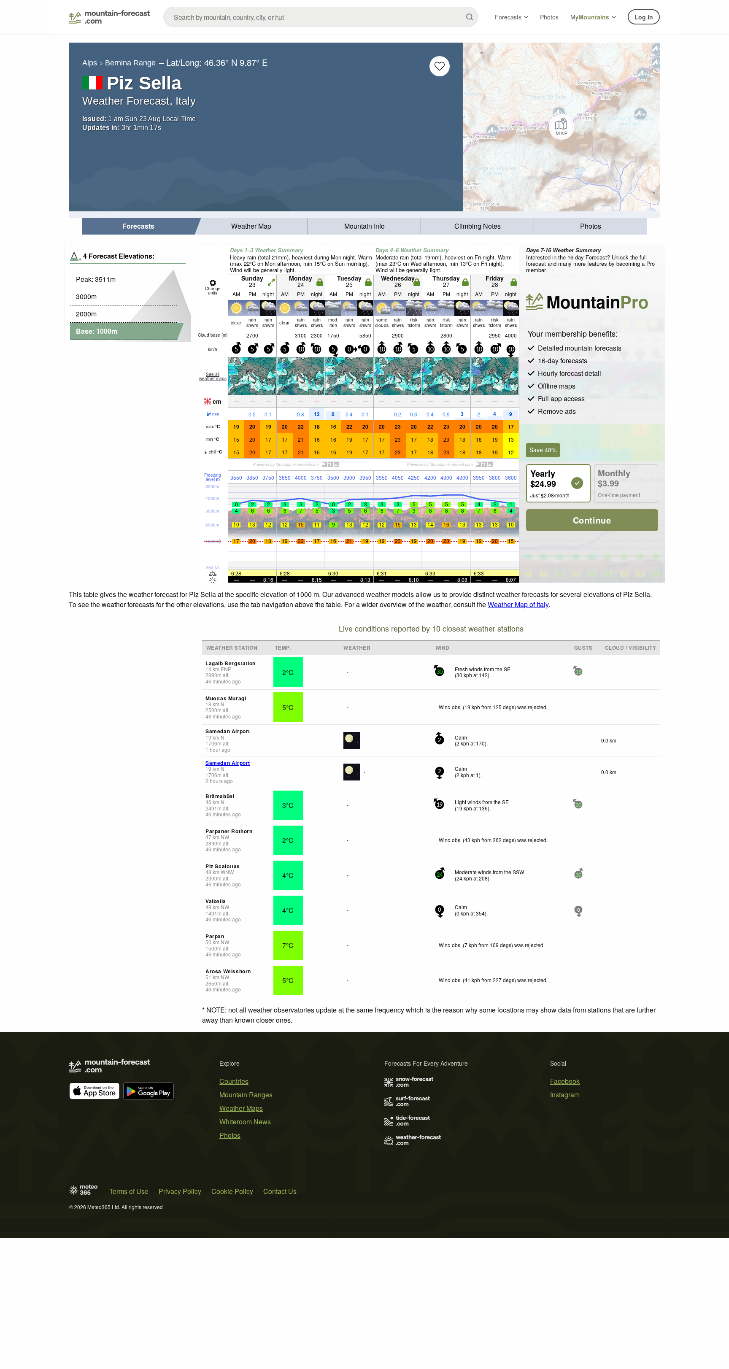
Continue (592, 520)
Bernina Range (130, 63)
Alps (89, 63)
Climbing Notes (477, 226)
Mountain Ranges (246, 1094)
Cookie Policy (232, 1191)
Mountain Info (364, 226)
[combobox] (320, 17)
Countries (233, 1081)
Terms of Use (128, 1191)
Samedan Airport (227, 763)
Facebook (565, 1081)
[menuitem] (138, 226)
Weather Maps (241, 1108)
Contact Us (280, 1191)
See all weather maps (213, 376)
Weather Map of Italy (518, 604)
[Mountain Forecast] (109, 17)
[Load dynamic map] (561, 127)
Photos (549, 17)
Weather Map (251, 226)
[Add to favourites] (439, 66)
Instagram (565, 1094)
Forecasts (508, 17)
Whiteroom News (245, 1121)
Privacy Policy (180, 1191)
